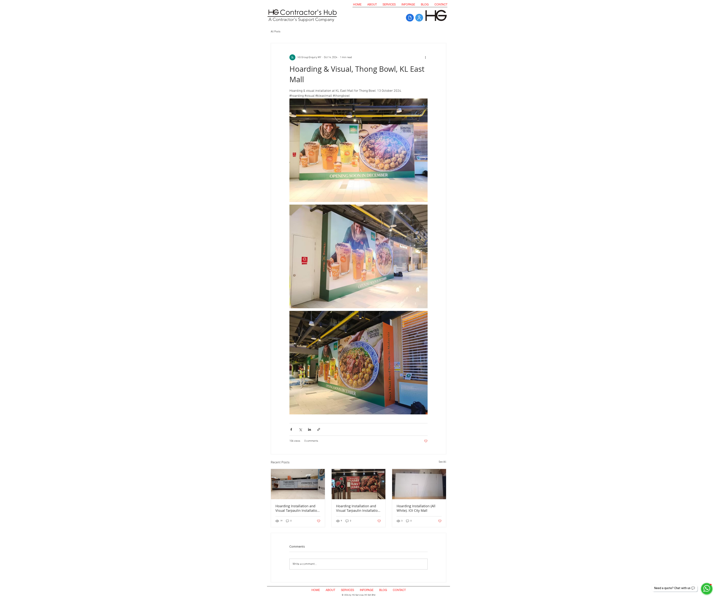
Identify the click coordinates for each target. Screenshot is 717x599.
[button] (389, 4)
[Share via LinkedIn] (309, 429)
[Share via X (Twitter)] (300, 429)
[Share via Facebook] (291, 429)
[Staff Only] (419, 17)
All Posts (275, 31)
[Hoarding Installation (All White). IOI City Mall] (419, 484)
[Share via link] (318, 429)
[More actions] (425, 57)
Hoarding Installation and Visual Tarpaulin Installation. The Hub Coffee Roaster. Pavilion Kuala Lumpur (297, 508)
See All (442, 462)
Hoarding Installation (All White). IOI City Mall (416, 508)
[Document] (410, 17)
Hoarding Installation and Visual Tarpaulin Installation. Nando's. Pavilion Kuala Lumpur (358, 508)
